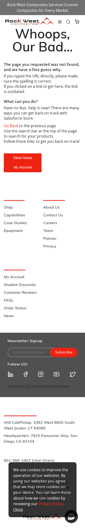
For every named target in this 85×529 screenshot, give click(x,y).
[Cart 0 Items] (77, 21)
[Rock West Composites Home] (29, 23)
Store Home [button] (22, 158)
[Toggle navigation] (59, 22)
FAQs (8, 300)
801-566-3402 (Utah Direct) (29, 461)
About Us (51, 208)
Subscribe (63, 352)
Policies (49, 239)
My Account (14, 277)
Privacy (49, 246)
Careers (50, 223)
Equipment (13, 231)
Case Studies (15, 223)
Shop (8, 208)
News (9, 316)
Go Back (11, 125)
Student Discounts (20, 285)
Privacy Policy (50, 503)
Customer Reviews (20, 293)
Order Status (15, 308)
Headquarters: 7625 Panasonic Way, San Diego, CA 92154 (40, 439)
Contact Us (53, 215)
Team (48, 231)
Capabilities (14, 215)
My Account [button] (23, 167)
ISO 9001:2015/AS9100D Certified (38, 387)
